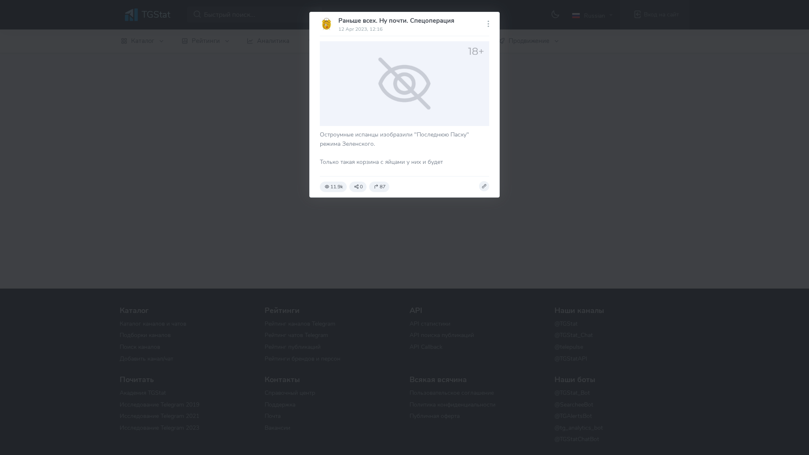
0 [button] (361, 186)
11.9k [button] (336, 186)
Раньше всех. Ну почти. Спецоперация (396, 20)
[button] (484, 186)
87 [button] (383, 186)
